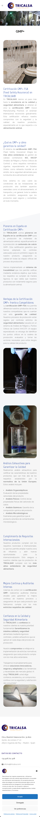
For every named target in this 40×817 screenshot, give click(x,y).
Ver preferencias (20, 809)
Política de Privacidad (22, 814)
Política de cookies (9, 814)
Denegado (20, 803)
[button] (37, 771)
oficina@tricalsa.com (12, 764)
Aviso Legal (32, 814)
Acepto (20, 797)
